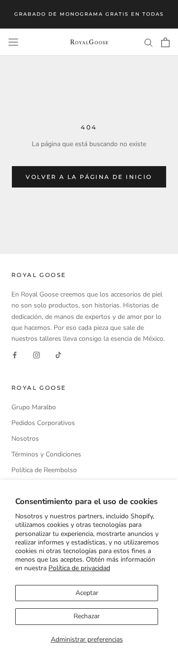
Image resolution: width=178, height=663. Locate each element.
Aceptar (86, 592)
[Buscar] (148, 42)
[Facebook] (14, 354)
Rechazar (87, 616)
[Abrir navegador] (13, 42)
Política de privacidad (79, 568)
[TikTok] (58, 354)
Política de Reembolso (44, 470)
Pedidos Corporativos (43, 422)
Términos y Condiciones (46, 454)
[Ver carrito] (165, 42)
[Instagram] (36, 354)
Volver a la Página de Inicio (89, 176)
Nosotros (25, 438)
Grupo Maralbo (33, 407)
